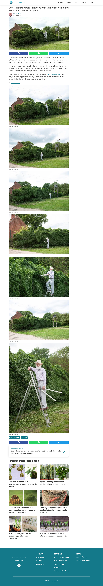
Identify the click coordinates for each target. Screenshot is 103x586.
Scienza (60, 2)
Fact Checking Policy (61, 557)
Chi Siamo (40, 557)
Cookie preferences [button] (83, 561)
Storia (92, 2)
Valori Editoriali (59, 564)
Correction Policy (60, 561)
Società (84, 2)
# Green (24, 437)
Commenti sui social (61, 571)
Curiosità (69, 2)
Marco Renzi (17, 14)
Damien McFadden (54, 74)
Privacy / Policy (81, 557)
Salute (77, 2)
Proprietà (57, 567)
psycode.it (40, 564)
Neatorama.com (15, 83)
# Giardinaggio (14, 437)
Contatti (39, 561)
